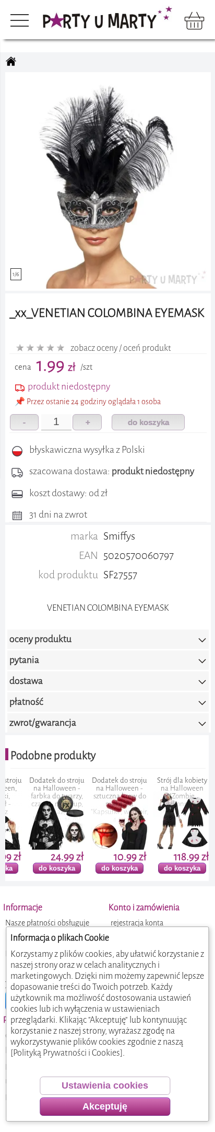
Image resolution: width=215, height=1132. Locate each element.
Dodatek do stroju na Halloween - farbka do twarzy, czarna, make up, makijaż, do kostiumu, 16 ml (34, 800)
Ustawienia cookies (105, 1085)
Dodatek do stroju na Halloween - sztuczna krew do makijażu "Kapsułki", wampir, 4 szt (96, 800)
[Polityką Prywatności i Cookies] (66, 1052)
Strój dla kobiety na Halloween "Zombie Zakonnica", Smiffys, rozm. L (159, 796)
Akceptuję (104, 1106)
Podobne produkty (53, 755)
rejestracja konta (137, 923)
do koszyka (148, 422)
